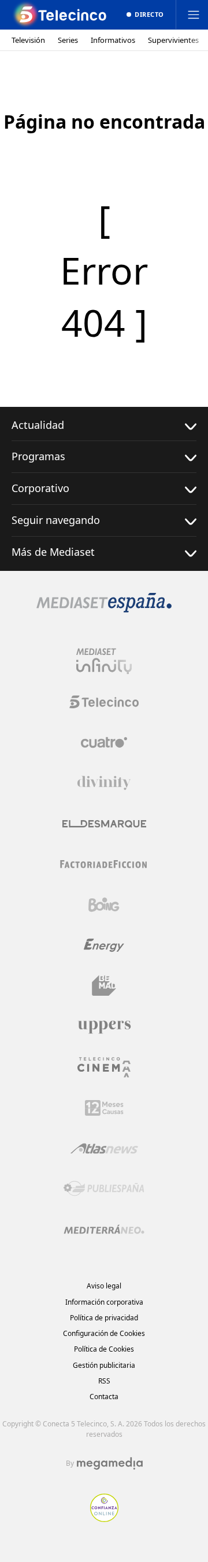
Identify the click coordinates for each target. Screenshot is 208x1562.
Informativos (113, 40)
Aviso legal (104, 1286)
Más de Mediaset (53, 552)
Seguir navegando (56, 520)
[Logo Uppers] (104, 1026)
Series (68, 40)
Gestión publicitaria (104, 1365)
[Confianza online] (104, 1518)
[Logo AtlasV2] (104, 1148)
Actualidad (38, 425)
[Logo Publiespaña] (104, 1188)
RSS (104, 1381)
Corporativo (40, 488)
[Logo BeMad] (104, 985)
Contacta (104, 1396)
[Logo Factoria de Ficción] (104, 864)
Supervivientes (173, 40)
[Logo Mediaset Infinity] (104, 661)
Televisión (28, 40)
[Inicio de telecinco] (61, 14)
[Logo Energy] (104, 945)
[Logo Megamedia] (110, 1463)
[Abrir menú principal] (193, 14)
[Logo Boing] (104, 904)
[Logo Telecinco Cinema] (104, 1067)
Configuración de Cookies (104, 1333)
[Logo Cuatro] (104, 742)
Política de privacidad (104, 1318)
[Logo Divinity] (104, 783)
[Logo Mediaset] (104, 609)
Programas (38, 456)
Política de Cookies (104, 1349)
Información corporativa (104, 1302)
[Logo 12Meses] (104, 1108)
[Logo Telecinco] (104, 701)
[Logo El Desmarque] (104, 824)
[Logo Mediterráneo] (104, 1229)
